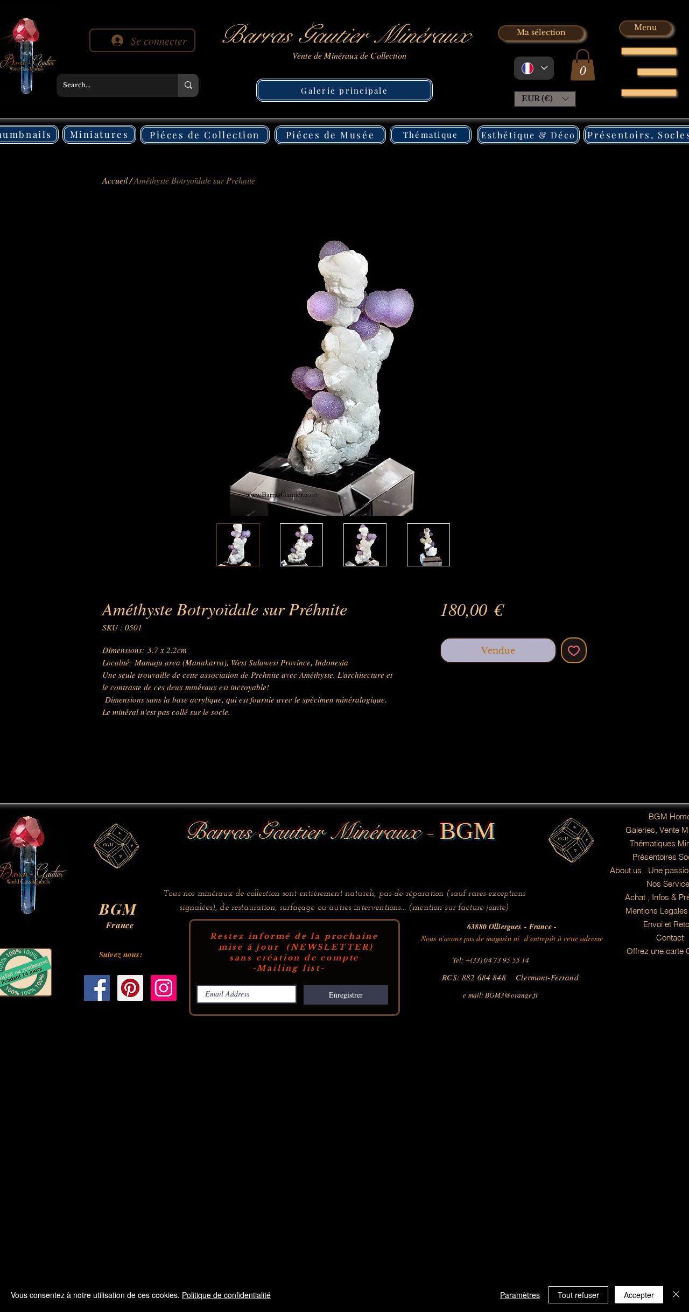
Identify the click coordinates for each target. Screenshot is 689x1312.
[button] (583, 65)
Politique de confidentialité (226, 1294)
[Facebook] (97, 988)
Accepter (639, 1294)
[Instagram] (164, 988)
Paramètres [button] (520, 1294)
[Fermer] (676, 1294)
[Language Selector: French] (534, 68)
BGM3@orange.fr (511, 995)
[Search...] (188, 85)
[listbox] (545, 99)
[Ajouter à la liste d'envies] (574, 650)
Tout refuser (578, 1294)
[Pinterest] (130, 988)
